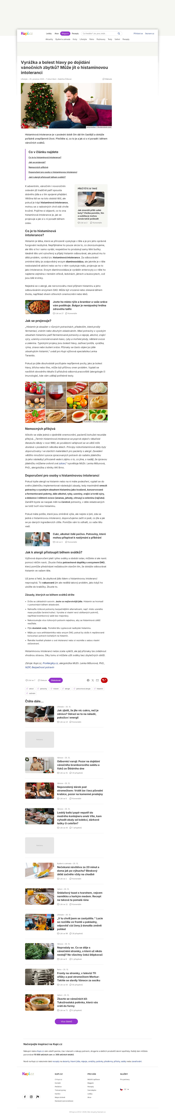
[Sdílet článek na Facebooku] (88, 680)
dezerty (66, 1061)
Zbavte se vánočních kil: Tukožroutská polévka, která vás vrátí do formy (64, 1001)
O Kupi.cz (58, 1079)
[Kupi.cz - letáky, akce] (27, 34)
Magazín (65, 34)
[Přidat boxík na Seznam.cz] (104, 680)
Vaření (59, 889)
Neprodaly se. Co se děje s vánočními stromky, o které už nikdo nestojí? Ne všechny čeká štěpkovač (64, 950)
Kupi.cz (57, 1044)
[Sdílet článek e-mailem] (97, 680)
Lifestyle (24, 79)
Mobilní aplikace (94, 1079)
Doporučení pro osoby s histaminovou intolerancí (53, 172)
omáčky (91, 1061)
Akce (57, 34)
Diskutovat (56, 680)
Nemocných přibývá (38, 167)
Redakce (58, 1087)
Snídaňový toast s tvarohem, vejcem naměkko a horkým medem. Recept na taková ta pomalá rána (64, 895)
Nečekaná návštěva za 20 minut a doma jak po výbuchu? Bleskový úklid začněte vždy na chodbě (64, 870)
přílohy (117, 1061)
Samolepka (92, 1090)
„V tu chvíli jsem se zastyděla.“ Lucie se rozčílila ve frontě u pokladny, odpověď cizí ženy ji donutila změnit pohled (64, 923)
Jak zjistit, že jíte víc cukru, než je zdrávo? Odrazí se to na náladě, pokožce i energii (64, 713)
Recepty (75, 34)
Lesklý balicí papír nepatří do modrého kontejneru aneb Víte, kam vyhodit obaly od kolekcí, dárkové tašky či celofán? (64, 817)
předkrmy (108, 1061)
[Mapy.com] (37, 1097)
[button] (66, 1021)
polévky (99, 1061)
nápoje (84, 1061)
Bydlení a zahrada (64, 863)
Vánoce (60, 758)
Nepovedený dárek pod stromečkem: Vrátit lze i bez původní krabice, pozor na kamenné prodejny (64, 790)
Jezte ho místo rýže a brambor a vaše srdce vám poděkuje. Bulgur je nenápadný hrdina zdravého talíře (66, 304)
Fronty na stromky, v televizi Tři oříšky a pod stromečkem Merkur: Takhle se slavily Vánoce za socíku (64, 976)
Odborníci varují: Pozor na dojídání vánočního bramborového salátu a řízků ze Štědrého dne (64, 764)
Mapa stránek (60, 1097)
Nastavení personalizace (64, 1101)
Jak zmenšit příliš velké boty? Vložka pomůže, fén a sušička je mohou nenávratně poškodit (91, 205)
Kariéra (57, 1094)
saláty (123, 1061)
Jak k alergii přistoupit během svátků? (47, 177)
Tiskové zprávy (60, 1090)
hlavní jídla (75, 1061)
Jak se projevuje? (37, 162)
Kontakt (58, 1083)
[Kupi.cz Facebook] (25, 1097)
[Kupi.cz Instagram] (31, 1097)
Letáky (49, 34)
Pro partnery (125, 1079)
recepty (55, 1061)
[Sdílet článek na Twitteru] (93, 680)
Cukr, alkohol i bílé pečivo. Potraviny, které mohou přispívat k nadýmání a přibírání (66, 536)
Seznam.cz (149, 34)
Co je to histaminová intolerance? (45, 157)
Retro (59, 969)
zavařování (137, 1061)
